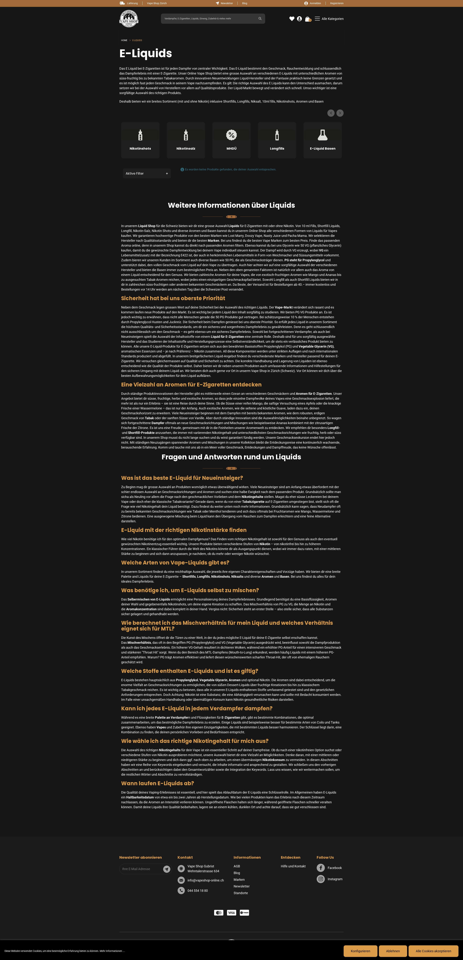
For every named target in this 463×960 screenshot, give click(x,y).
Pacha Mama (297, 236)
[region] (231, 950)
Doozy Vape (253, 236)
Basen (319, 101)
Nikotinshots (286, 101)
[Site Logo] (128, 19)
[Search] (260, 19)
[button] (329, 19)
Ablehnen (393, 951)
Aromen (302, 101)
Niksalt (256, 101)
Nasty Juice (272, 236)
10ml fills (268, 101)
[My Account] (299, 18)
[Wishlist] (291, 18)
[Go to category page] (140, 136)
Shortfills (229, 101)
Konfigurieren (360, 951)
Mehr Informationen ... (112, 951)
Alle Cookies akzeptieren (433, 951)
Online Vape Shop (200, 73)
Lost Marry (236, 236)
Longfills (243, 101)
